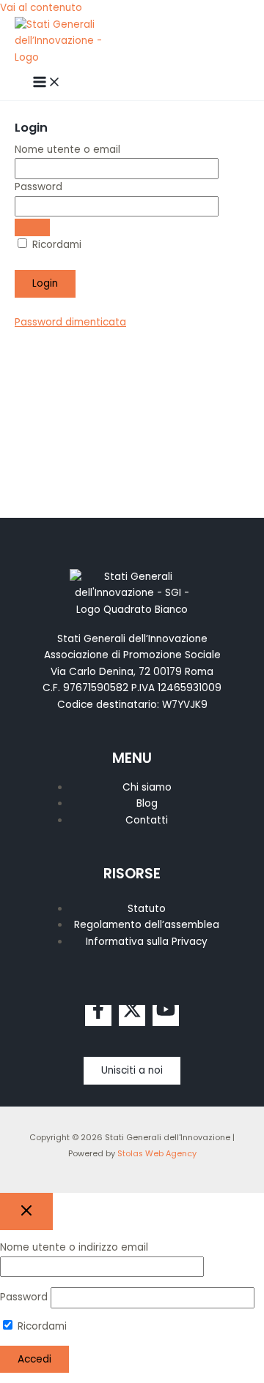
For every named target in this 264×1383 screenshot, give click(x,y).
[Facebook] (98, 1015)
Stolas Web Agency (157, 1153)
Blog (147, 803)
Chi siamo (147, 787)
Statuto (147, 909)
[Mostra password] (32, 227)
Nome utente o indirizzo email (74, 1247)
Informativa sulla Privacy (147, 942)
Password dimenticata (70, 322)
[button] (132, 1071)
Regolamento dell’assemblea (146, 925)
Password (38, 187)
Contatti (146, 820)
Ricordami (55, 245)
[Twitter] (132, 1015)
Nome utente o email (67, 150)
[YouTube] (166, 1015)
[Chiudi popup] (26, 1211)
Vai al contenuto (41, 8)
